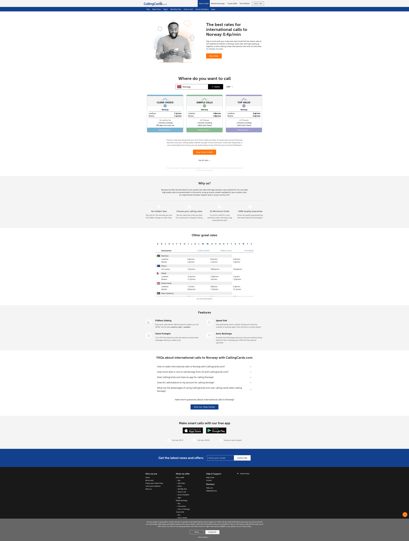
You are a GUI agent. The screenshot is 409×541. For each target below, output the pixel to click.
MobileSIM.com (211, 491)
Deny (197, 532)
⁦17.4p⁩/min (214, 289)
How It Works (182, 518)
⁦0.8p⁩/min (213, 286)
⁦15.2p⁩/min (191, 276)
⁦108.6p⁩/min (214, 269)
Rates (180, 486)
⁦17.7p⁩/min (191, 279)
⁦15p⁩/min (213, 279)
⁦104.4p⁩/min (237, 269)
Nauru (164, 266)
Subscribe (242, 457)
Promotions (182, 506)
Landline (164, 259)
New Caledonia (167, 293)
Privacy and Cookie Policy (154, 483)
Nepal (163, 273)
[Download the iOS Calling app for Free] (193, 430)
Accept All (212, 532)
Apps (213, 9)
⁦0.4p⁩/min (236, 286)
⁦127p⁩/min (191, 269)
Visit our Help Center (204, 406)
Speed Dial (221, 320)
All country (165, 269)
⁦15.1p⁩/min (237, 289)
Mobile (164, 262)
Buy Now (213, 55)
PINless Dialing (163, 320)
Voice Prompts (163, 333)
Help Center (210, 477)
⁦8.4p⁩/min (190, 259)
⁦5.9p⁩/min (236, 259)
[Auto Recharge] (209, 335)
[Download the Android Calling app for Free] (216, 430)
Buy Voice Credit (204, 152)
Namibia (164, 256)
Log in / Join (258, 3)
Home (147, 477)
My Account (149, 480)
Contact (209, 480)
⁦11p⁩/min (236, 276)
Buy (148, 9)
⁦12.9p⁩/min (237, 279)
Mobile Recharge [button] (218, 3)
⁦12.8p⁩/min (214, 276)
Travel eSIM (180, 512)
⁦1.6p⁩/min (236, 262)
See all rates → (205, 160)
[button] (204, 3)
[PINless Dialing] (148, 322)
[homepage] (156, 3)
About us (148, 489)
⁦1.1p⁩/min (190, 286)
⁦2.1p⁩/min (213, 262)
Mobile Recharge (181, 500)
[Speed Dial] (209, 322)
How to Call (188, 9)
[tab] (157, 244)
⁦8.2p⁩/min (213, 259)
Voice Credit (180, 477)
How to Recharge (184, 509)
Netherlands (166, 283)
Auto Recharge (224, 333)
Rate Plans (156, 9)
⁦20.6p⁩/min (191, 289)
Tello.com (209, 488)
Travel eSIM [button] (232, 3)
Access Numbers (202, 9)
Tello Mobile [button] (244, 3)
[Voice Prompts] (148, 335)
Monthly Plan (175, 9)
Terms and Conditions (153, 486)
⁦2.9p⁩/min (190, 262)
